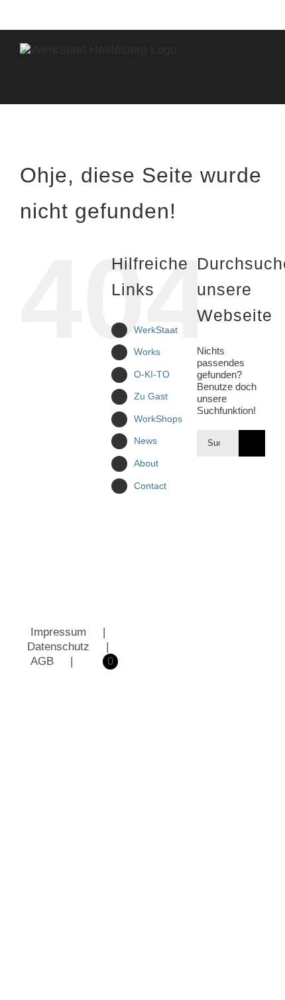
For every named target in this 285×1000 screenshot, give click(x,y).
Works (147, 351)
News (145, 440)
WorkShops (158, 418)
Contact (150, 485)
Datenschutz (58, 646)
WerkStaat (156, 329)
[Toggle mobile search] (236, 83)
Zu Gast (151, 396)
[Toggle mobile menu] (260, 83)
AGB (42, 661)
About (146, 463)
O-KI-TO (152, 374)
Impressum (58, 632)
